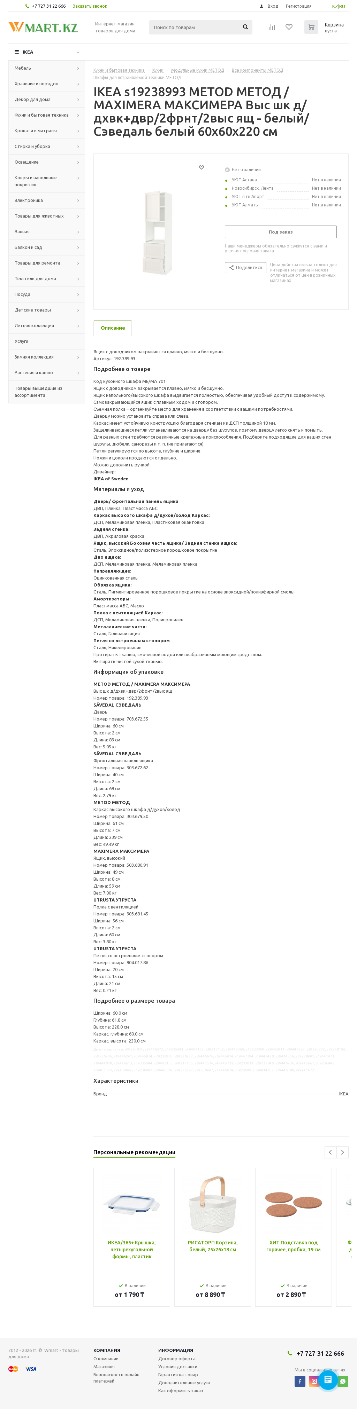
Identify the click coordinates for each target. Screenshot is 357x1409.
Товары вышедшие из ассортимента (38, 391)
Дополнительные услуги (184, 1382)
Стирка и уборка (32, 146)
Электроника (29, 200)
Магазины (104, 1366)
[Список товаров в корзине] (325, 31)
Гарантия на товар (178, 1374)
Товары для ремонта (37, 262)
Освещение (27, 161)
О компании (106, 1358)
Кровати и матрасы (36, 130)
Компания (106, 1350)
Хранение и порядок (36, 83)
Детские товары (33, 309)
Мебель (23, 67)
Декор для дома (33, 99)
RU (342, 6)
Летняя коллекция (34, 325)
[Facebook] (300, 1381)
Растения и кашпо (34, 372)
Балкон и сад (28, 247)
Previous (330, 1152)
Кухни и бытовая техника (42, 114)
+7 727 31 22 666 (49, 5)
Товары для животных (39, 215)
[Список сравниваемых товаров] (272, 29)
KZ (335, 6)
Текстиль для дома (35, 278)
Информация (175, 1350)
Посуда (22, 294)
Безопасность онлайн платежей (116, 1377)
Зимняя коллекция (34, 356)
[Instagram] (314, 1381)
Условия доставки (177, 1366)
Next (342, 1152)
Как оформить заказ (180, 1390)
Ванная (22, 231)
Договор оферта (177, 1358)
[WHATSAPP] (342, 1381)
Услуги (21, 341)
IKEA (28, 51)
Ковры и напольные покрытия (36, 181)
